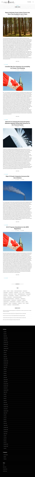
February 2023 (6, 404)
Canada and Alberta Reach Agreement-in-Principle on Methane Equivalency (12, 317)
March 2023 (5, 402)
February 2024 (6, 379)
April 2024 (5, 375)
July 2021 (5, 435)
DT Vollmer (6, 64)
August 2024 (5, 367)
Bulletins (5, 456)
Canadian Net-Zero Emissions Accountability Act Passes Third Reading (17, 67)
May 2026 (5, 333)
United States (9, 304)
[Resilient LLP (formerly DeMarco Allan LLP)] (9, 2)
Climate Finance (6, 295)
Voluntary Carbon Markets (16, 304)
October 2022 (5, 408)
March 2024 (5, 377)
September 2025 (6, 348)
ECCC (28, 295)
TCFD (23, 303)
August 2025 (5, 350)
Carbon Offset (11, 292)
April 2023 (5, 400)
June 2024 (5, 371)
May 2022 (5, 419)
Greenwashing (19, 300)
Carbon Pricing (16, 292)
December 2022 (6, 406)
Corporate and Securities (23, 295)
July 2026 (5, 331)
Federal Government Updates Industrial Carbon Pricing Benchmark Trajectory (13, 313)
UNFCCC (5, 304)
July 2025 (5, 352)
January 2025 (5, 358)
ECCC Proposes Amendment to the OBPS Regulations (17, 227)
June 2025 (5, 354)
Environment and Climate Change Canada (9, 298)
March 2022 (5, 423)
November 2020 (6, 446)
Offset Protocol (5, 303)
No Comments (17, 126)
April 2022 (5, 421)
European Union (17, 298)
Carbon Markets (5, 292)
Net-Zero (23, 301)
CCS (20, 292)
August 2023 (5, 392)
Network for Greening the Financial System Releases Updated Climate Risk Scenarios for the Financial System (17, 123)
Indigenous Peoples (6, 301)
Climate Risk (16, 295)
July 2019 (5, 448)
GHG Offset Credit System (7, 300)
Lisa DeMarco (18, 301)
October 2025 (5, 346)
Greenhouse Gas (14, 300)
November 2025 (6, 344)
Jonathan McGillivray (12, 301)
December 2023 (6, 383)
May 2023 (5, 398)
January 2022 (5, 425)
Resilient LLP (19, 303)
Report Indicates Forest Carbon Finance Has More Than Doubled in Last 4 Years (17, 13)
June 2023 (5, 396)
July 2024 (5, 369)
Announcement (6, 454)
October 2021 (5, 431)
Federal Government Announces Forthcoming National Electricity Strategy (12, 315)
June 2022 (5, 417)
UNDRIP (27, 303)
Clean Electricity (27, 292)
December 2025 (6, 342)
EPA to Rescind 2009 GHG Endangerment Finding (9, 319)
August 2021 (5, 433)
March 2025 (5, 356)
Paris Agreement (15, 303)
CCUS (23, 292)
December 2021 (6, 427)
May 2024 (5, 373)
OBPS (26, 301)
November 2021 (6, 429)
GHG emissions (23, 298)
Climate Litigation (11, 295)
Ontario (10, 303)
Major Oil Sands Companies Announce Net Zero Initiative (17, 177)
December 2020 (6, 444)
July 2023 (5, 394)
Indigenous (24, 300)
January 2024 (5, 381)
